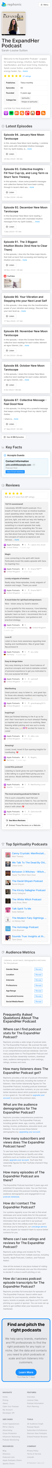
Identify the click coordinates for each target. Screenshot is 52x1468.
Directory (6, 1454)
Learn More (26, 1372)
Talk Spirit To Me (21, 908)
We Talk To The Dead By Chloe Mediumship (29, 862)
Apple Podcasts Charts (12, 1460)
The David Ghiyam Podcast (27, 881)
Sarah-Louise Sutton (15, 50)
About (5, 1403)
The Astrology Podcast (25, 927)
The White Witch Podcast (26, 899)
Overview (31, 1397)
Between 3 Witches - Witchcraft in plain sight (29, 871)
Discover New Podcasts (37, 1433)
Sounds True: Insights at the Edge (29, 936)
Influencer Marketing (11, 1437)
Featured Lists (9, 1457)
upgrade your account (19, 1160)
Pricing (5, 1400)
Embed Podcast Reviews (37, 1437)
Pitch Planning (33, 1406)
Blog (4, 1451)
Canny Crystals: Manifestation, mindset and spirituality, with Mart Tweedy (29, 853)
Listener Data (32, 1400)
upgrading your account (29, 1132)
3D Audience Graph (35, 1424)
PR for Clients (8, 1427)
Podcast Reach (33, 1427)
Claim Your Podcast (11, 1406)
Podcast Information (35, 1403)
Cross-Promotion (10, 1433)
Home (5, 1397)
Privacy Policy (32, 1451)
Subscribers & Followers (37, 1430)
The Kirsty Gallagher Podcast (29, 890)
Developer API (8, 1413)
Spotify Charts (9, 1463)
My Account (8, 1410)
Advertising (7, 1430)
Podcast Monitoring (11, 1440)
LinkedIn (30, 1457)
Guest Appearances (11, 1424)
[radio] (5, 76)
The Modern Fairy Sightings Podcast (29, 918)
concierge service (39, 1226)
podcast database (11, 1197)
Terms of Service (34, 1454)
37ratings (27, 76)
